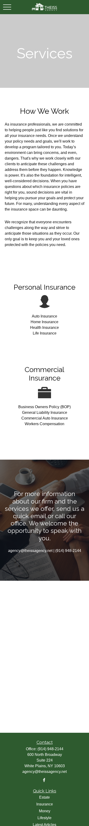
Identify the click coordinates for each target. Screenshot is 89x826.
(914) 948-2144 (50, 749)
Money (44, 811)
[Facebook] (44, 780)
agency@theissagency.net (44, 772)
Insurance (44, 804)
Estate (44, 797)
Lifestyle (44, 818)
